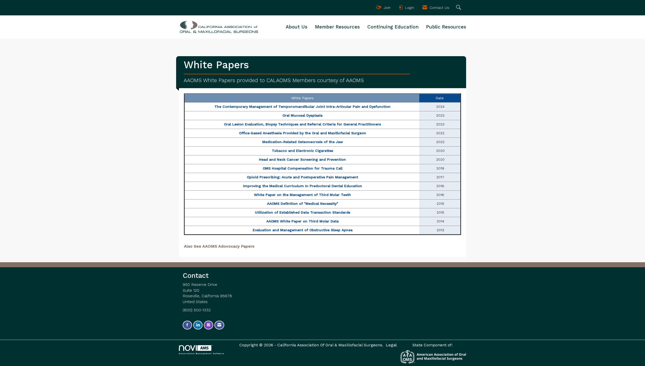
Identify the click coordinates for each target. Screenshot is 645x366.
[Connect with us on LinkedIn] (198, 325)
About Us (296, 27)
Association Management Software (201, 353)
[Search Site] (459, 8)
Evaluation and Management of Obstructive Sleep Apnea (302, 230)
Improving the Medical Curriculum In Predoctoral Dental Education (302, 186)
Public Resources (446, 27)
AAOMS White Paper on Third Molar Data (302, 221)
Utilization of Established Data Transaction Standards (302, 212)
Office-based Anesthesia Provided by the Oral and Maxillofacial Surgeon (302, 133)
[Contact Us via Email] (219, 325)
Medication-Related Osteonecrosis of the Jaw (302, 142)
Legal (391, 345)
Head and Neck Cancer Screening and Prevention (302, 159)
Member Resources (337, 27)
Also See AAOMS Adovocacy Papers (219, 246)
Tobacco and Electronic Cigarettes (302, 151)
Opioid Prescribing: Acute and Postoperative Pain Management (302, 177)
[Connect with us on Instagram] (208, 325)
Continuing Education (392, 27)
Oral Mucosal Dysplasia (302, 115)
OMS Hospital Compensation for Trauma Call (302, 168)
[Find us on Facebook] (187, 325)
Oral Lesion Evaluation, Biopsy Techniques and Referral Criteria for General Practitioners (302, 124)
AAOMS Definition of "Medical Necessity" (302, 204)
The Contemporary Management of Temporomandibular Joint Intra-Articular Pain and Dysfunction (302, 107)
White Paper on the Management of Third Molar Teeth (302, 195)
